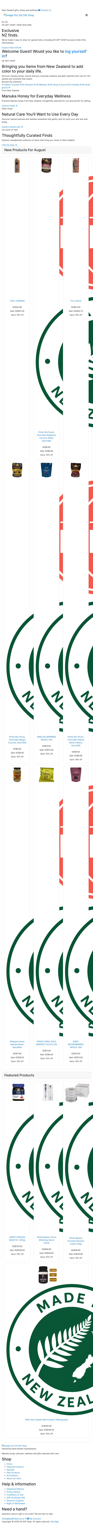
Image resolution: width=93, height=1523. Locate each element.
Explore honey (9, 105)
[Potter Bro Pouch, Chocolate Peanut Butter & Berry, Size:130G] (76, 597)
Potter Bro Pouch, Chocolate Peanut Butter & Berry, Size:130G (76, 741)
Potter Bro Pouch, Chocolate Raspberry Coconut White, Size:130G (46, 436)
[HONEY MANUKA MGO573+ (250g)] (17, 1158)
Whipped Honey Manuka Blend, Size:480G (17, 1044)
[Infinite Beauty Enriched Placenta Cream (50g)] (76, 1158)
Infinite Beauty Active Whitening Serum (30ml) (46, 1240)
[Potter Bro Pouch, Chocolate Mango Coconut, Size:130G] (17, 597)
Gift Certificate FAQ (16, 1497)
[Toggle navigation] (86, 15)
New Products (13, 1472)
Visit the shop (8, 145)
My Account (35, 1518)
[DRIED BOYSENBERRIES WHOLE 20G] (76, 902)
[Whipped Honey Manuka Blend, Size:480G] (17, 902)
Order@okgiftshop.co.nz (13, 1518)
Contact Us (45, 10)
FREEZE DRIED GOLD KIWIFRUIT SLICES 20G (46, 1043)
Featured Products (15, 1467)
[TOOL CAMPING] (17, 227)
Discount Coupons (15, 1500)
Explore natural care (11, 127)
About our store (14, 1478)
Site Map (54, 1521)
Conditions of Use (15, 1494)
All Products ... (13, 1475)
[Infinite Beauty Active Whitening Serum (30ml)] (46, 1158)
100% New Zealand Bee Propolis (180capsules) (46, 1419)
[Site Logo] (19, 15)
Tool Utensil (75, 301)
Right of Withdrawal (16, 1503)
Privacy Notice (13, 1492)
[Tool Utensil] (76, 227)
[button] (8, 35)
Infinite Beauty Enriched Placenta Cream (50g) (76, 1241)
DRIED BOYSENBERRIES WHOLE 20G (76, 1044)
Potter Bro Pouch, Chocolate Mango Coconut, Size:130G (17, 740)
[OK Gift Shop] (14, 1445)
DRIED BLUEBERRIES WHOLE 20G (46, 738)
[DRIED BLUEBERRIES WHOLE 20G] (46, 597)
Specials (10, 1469)
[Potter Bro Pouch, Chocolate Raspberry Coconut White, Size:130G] (46, 293)
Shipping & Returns (15, 1489)
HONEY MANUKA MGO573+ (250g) (17, 1238)
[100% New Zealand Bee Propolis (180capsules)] (46, 1340)
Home (9, 1464)
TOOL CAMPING (17, 301)
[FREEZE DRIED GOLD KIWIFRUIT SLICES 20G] (46, 902)
